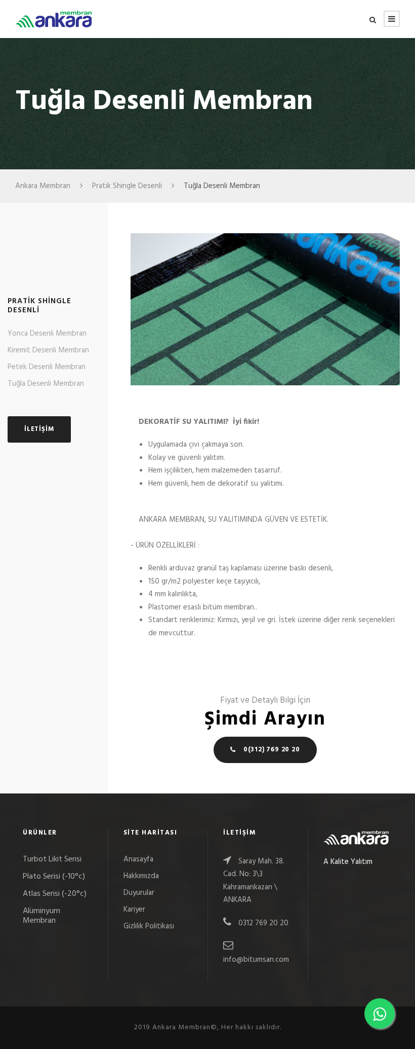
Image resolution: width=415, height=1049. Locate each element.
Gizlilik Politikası (148, 926)
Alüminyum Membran (41, 916)
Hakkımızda (141, 876)
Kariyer (134, 909)
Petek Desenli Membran (47, 367)
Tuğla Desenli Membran (46, 384)
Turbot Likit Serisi (52, 859)
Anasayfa (138, 859)
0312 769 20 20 (262, 923)
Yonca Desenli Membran (47, 334)
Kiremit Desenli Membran (48, 350)
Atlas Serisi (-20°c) (55, 893)
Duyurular (138, 893)
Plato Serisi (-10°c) (54, 876)
